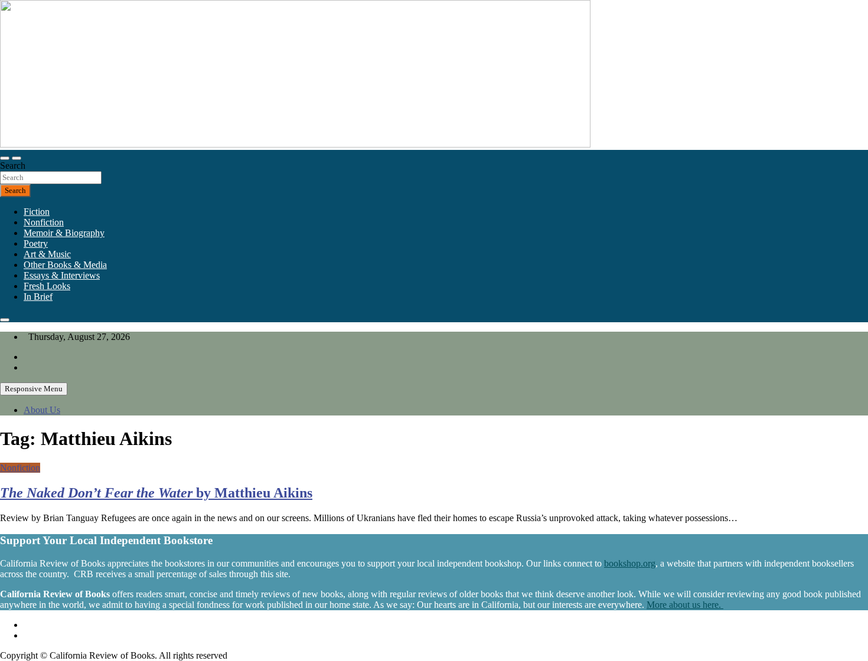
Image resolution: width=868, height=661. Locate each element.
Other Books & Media (65, 265)
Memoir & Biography (64, 233)
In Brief (38, 297)
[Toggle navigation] (4, 158)
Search (12, 166)
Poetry (36, 243)
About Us (42, 410)
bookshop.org (629, 563)
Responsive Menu (34, 388)
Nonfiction (44, 222)
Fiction (37, 212)
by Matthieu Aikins (156, 492)
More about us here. (685, 605)
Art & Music (47, 254)
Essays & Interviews (62, 275)
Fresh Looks (47, 286)
